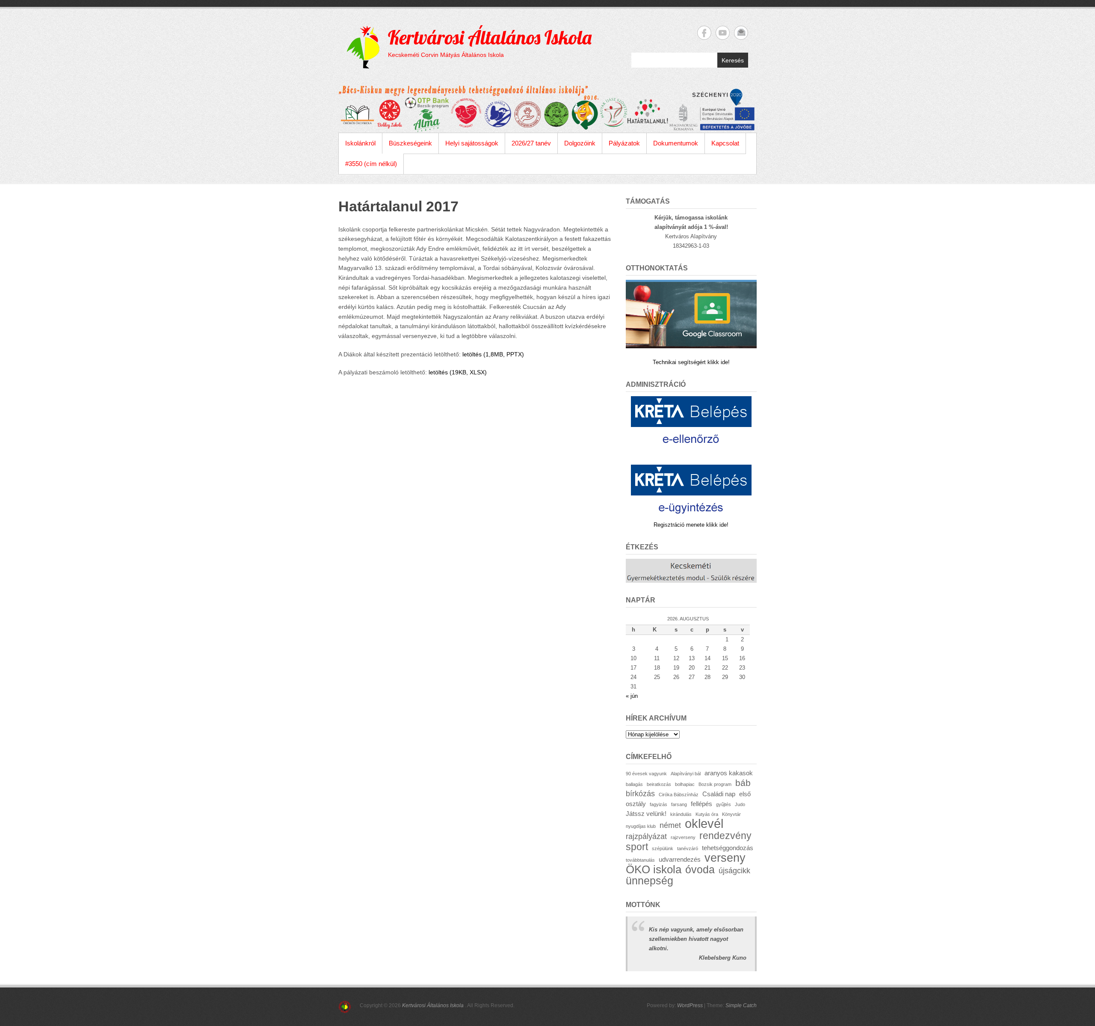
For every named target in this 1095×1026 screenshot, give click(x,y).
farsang (679, 804)
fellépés (701, 803)
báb (743, 783)
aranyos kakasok (728, 773)
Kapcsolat (725, 143)
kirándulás (681, 814)
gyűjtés (723, 804)
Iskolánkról (360, 143)
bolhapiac (685, 784)
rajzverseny (683, 837)
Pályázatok (624, 143)
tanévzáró (687, 848)
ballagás (634, 784)
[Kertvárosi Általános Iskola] (547, 109)
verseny (725, 857)
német (670, 825)
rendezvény (725, 835)
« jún (632, 696)
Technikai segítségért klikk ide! (691, 362)
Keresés (733, 60)
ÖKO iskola (653, 869)
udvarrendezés (680, 859)
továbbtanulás (640, 860)
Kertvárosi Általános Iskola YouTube (723, 33)
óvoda (700, 869)
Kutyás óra (706, 814)
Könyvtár (731, 814)
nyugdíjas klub (641, 826)
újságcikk (734, 870)
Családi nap (718, 794)
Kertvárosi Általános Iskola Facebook (704, 33)
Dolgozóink (579, 143)
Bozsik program (714, 784)
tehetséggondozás (727, 847)
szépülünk (662, 848)
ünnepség (649, 881)
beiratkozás (659, 784)
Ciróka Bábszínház (678, 794)
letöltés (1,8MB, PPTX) (493, 354)
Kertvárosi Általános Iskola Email (741, 33)
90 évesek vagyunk (646, 773)
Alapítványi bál (686, 773)
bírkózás (640, 793)
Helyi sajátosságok (471, 143)
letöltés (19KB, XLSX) (458, 372)
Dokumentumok (675, 143)
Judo (740, 804)
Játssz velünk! (646, 813)
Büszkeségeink (410, 143)
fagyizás (658, 804)
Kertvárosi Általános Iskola (490, 37)
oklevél (704, 823)
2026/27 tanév (531, 143)
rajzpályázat (646, 836)
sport (637, 846)
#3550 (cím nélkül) (371, 163)
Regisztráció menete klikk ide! (691, 525)
